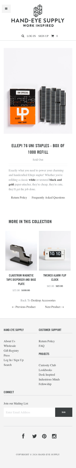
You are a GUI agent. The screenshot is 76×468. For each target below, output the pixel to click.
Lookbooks (45, 370)
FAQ (41, 346)
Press (7, 355)
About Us (9, 341)
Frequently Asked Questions (48, 197)
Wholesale (10, 346)
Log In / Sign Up (14, 360)
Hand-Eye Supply (49, 454)
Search (8, 365)
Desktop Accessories (43, 300)
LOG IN (31, 36)
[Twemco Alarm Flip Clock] (55, 269)
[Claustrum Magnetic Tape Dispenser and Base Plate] (21, 269)
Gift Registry (11, 350)
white (32, 179)
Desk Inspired (47, 374)
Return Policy (19, 197)
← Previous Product (23, 307)
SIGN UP (43, 36)
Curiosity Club (47, 365)
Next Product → (54, 307)
